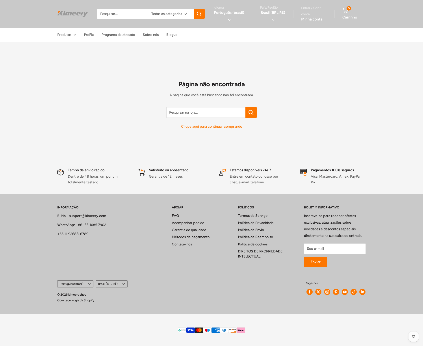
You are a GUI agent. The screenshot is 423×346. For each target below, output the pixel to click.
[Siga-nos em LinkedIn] (362, 292)
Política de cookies (252, 244)
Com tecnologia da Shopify (76, 300)
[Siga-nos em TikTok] (353, 292)
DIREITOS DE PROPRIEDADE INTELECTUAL (260, 253)
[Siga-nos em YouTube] (344, 292)
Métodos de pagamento (191, 237)
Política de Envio (251, 230)
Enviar (316, 262)
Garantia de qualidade (189, 230)
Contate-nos (182, 244)
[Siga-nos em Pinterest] (336, 292)
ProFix (89, 35)
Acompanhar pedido (188, 223)
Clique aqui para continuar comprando (211, 126)
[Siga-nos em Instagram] (327, 292)
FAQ (175, 215)
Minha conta (312, 19)
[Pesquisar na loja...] (251, 112)
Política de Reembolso (255, 237)
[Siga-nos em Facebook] (309, 292)
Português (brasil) (71, 283)
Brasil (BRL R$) (108, 283)
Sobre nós (151, 35)
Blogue (171, 35)
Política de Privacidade (256, 223)
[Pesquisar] (199, 14)
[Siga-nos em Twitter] (318, 292)
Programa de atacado (118, 35)
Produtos (64, 35)
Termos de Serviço (252, 215)
